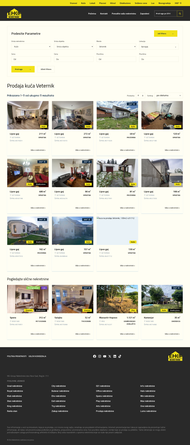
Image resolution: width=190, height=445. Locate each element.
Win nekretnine (147, 396)
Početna (92, 13)
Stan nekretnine (14, 401)
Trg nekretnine (58, 406)
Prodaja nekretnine (105, 411)
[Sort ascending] (138, 95)
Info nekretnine (147, 386)
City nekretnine (59, 386)
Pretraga (23, 69)
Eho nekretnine (59, 396)
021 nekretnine (103, 386)
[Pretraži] (180, 14)
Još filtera (166, 33)
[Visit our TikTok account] (119, 356)
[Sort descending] (143, 95)
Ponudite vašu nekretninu (124, 13)
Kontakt (104, 13)
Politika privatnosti (16, 356)
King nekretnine (14, 406)
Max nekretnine (147, 401)
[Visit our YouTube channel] (104, 356)
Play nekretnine (103, 401)
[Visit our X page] (109, 356)
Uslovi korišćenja (37, 356)
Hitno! (113, 3)
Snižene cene (141, 3)
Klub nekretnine (14, 396)
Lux (152, 3)
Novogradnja (165, 3)
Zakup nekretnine (60, 411)
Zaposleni (144, 13)
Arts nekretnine (103, 406)
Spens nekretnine (104, 396)
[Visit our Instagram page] (99, 356)
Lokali (92, 3)
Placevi (102, 3)
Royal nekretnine (15, 391)
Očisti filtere (46, 69)
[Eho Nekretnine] (14, 13)
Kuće (83, 3)
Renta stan (12, 411)
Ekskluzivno (125, 3)
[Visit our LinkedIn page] (114, 356)
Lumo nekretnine (148, 411)
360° (177, 3)
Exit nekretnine (58, 401)
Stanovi (73, 3)
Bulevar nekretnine (60, 391)
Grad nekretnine (14, 386)
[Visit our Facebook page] (94, 356)
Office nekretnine (104, 391)
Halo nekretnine (147, 391)
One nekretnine (147, 406)
